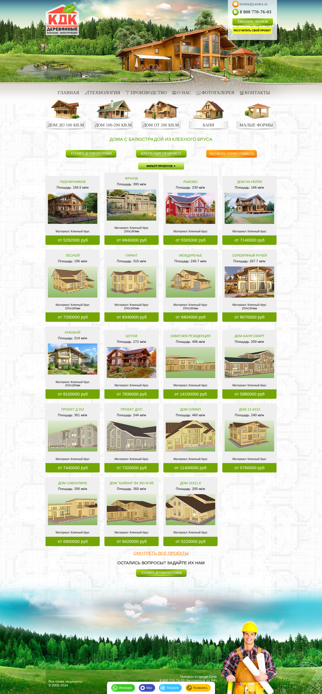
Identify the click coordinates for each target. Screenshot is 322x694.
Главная (68, 92)
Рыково (190, 182)
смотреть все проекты (161, 553)
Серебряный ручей (249, 255)
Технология (105, 92)
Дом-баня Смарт (249, 336)
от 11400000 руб (190, 467)
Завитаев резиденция (190, 336)
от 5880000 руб (249, 394)
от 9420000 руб (132, 541)
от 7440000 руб (73, 467)
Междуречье (190, 255)
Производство (149, 92)
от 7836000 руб (132, 394)
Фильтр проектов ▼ (161, 166)
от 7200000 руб (73, 317)
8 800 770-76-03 (172, 680)
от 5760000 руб (249, 467)
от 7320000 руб (132, 467)
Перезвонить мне (161, 153)
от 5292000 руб (73, 240)
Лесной (73, 255)
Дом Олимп (190, 409)
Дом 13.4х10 (249, 409)
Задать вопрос (91, 153)
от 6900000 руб (73, 541)
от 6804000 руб (191, 317)
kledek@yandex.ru (253, 4)
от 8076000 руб (249, 317)
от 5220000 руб (191, 541)
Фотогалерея (218, 92)
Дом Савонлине (72, 483)
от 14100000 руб (190, 394)
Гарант (131, 255)
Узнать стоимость (231, 153)
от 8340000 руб (132, 317)
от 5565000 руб (191, 240)
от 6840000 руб (132, 240)
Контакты (257, 92)
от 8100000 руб (73, 394)
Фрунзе (131, 178)
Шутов (131, 336)
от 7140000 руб (249, 240)
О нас (184, 92)
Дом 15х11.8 (190, 483)
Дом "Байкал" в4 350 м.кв (131, 483)
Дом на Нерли (249, 182)
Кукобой (72, 332)
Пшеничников (73, 182)
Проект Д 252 (72, 409)
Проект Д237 (132, 409)
